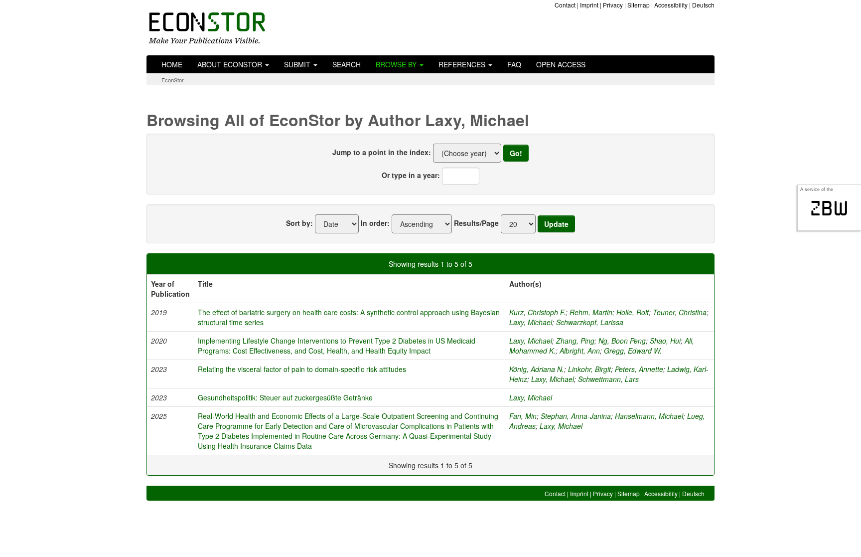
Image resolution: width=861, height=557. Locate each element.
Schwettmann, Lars (608, 379)
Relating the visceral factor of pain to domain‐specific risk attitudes (302, 369)
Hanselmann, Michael (649, 416)
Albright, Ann (580, 351)
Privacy (613, 4)
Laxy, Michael (530, 322)
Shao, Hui (665, 341)
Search (346, 64)
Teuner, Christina (680, 312)
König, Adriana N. (536, 369)
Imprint (589, 4)
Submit (298, 64)
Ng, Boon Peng (622, 341)
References (462, 64)
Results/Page (476, 223)
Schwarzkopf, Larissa (589, 322)
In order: (375, 223)
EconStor (172, 80)
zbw (829, 208)
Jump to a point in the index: (381, 152)
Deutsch (703, 4)
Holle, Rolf (632, 312)
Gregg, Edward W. (633, 351)
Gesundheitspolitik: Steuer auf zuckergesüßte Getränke (285, 397)
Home (171, 64)
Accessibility (671, 4)
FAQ (514, 64)
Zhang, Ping (575, 341)
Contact (565, 4)
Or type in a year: (411, 175)
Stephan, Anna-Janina (576, 416)
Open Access (560, 64)
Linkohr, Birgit (589, 369)
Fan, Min (523, 416)
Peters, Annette (639, 369)
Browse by (397, 64)
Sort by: (299, 223)
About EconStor (230, 64)
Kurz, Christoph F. (537, 312)
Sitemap (638, 4)
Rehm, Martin (591, 312)
